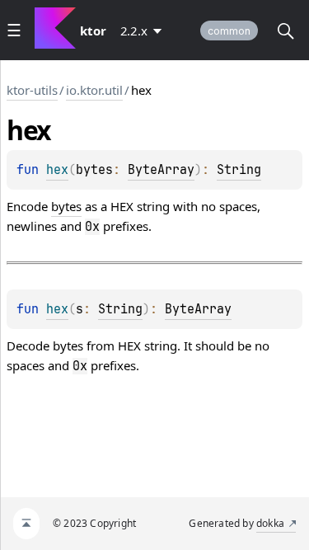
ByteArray (161, 170)
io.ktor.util (94, 90)
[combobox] (144, 30)
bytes (66, 206)
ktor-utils (32, 90)
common (229, 31)
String (239, 170)
